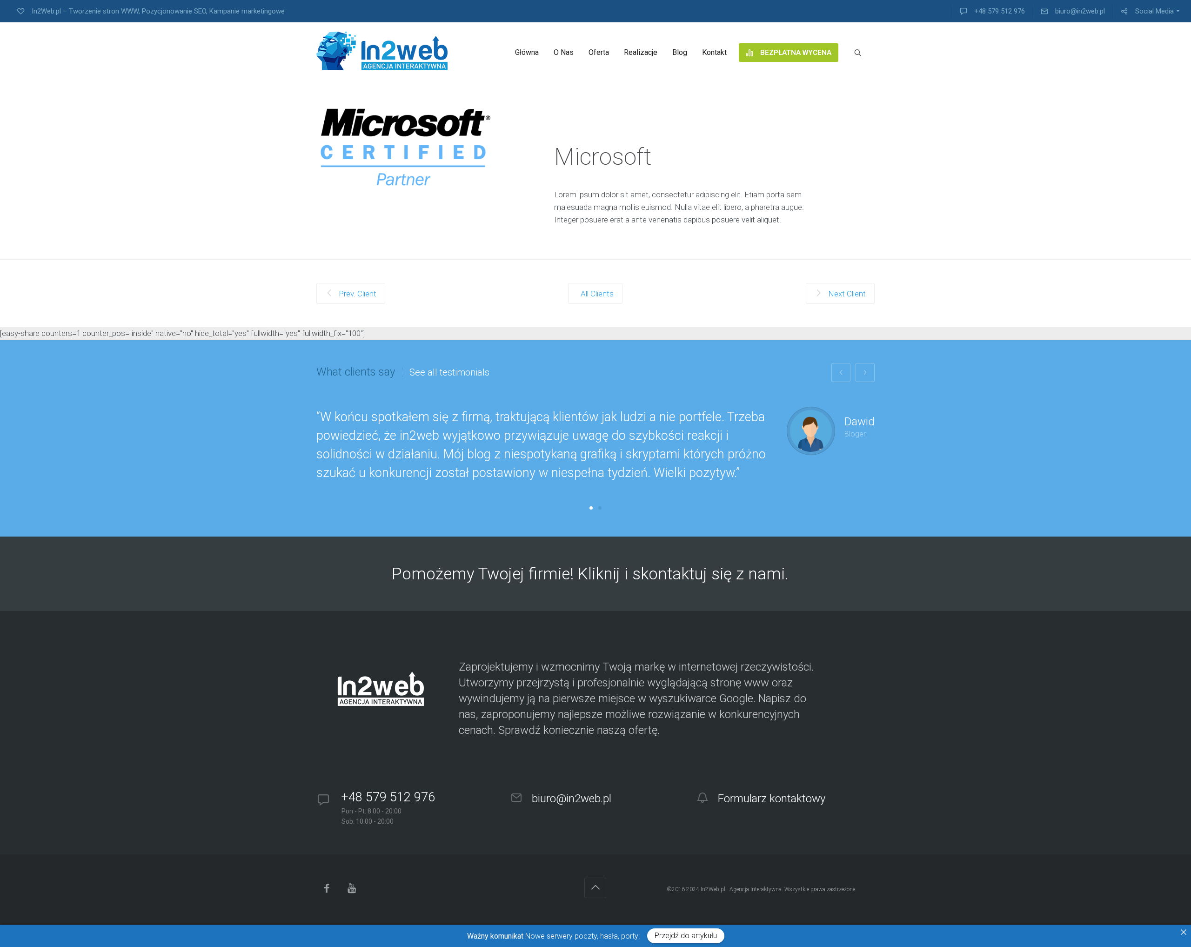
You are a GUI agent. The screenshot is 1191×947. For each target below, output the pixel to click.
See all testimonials (449, 372)
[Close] (1183, 932)
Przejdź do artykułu (686, 935)
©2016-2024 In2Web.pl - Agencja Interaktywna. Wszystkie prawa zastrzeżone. (761, 889)
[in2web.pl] (382, 50)
